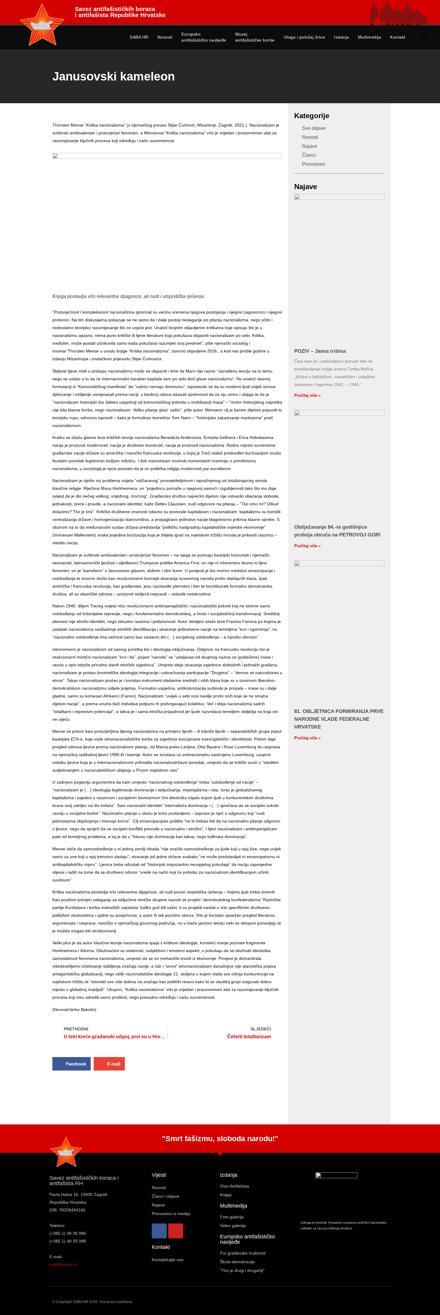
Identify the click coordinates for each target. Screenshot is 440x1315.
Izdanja (341, 37)
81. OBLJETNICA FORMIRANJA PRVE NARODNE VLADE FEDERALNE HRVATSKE (338, 719)
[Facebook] (159, 1230)
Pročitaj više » (307, 395)
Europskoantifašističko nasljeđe (203, 37)
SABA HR (139, 37)
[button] (424, 37)
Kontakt (398, 37)
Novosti (165, 37)
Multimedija (369, 37)
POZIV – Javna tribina (320, 351)
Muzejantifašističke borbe (255, 37)
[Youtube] (175, 1230)
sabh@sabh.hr (63, 1264)
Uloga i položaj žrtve (304, 37)
